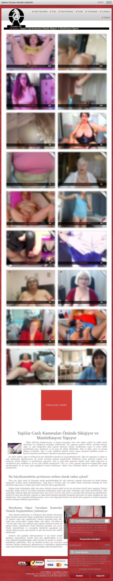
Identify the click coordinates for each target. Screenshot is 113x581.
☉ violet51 (82, 302)
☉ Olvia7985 (82, 145)
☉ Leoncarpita (31, 145)
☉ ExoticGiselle (30, 223)
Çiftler (107, 17)
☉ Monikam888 (82, 105)
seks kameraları (56, 542)
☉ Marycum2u (30, 66)
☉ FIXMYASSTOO (82, 223)
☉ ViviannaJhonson (30, 381)
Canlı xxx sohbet (67, 463)
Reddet (79, 576)
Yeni (54, 11)
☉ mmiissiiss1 (82, 381)
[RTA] (107, 545)
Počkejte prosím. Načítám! (56, 405)
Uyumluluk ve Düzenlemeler (63, 572)
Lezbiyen (106, 11)
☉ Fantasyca (82, 263)
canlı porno (57, 526)
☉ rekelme (30, 341)
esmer (46, 497)
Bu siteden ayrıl (75, 545)
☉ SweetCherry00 (82, 184)
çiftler (95, 449)
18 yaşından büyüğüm (90, 539)
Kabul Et (100, 576)
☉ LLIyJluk (82, 66)
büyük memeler (55, 493)
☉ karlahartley (82, 341)
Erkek (80, 11)
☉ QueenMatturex (30, 302)
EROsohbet (13, 28)
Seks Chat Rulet (41, 11)
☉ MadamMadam (30, 184)
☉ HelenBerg (30, 105)
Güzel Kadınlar (66, 11)
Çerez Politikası (46, 572)
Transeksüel (93, 11)
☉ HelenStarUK (30, 263)
